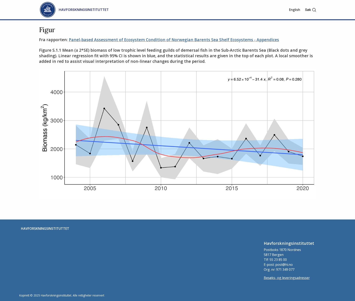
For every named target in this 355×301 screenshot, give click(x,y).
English (294, 9)
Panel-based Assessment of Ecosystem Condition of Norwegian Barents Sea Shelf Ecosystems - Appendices (174, 39)
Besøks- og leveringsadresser (287, 277)
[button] (310, 9)
